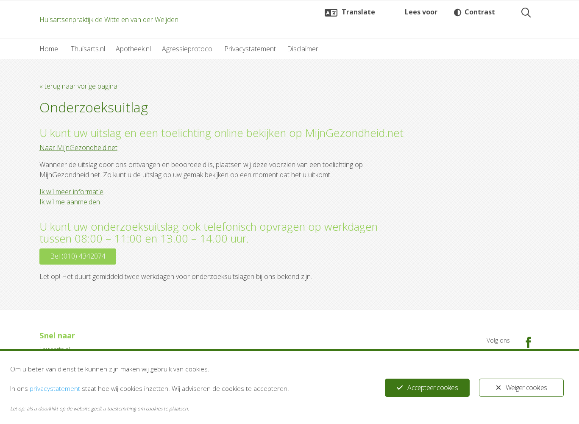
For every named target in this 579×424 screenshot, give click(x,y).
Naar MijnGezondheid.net (78, 147)
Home (48, 48)
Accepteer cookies (432, 387)
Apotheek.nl (133, 48)
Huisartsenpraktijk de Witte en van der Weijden (108, 19)
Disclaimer (302, 48)
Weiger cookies (526, 387)
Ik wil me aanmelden (69, 201)
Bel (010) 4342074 (78, 256)
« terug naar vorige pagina (78, 86)
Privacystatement (250, 48)
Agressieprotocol (188, 48)
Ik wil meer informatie (71, 191)
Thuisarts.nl (88, 48)
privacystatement (55, 388)
